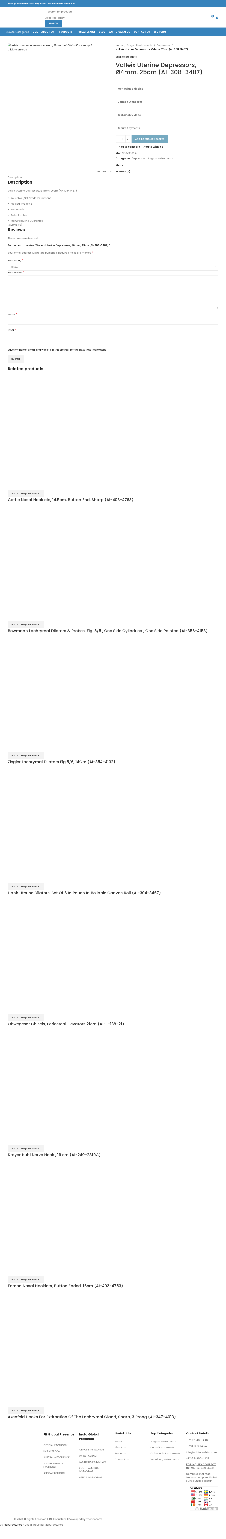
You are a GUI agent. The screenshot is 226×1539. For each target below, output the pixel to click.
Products (120, 1453)
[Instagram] (31, 1471)
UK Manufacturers (11, 1524)
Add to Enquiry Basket (150, 139)
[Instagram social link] (190, 3)
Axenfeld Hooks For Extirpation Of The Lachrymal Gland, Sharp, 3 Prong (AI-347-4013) (92, 1417)
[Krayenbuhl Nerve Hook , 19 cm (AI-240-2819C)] (61, 1083)
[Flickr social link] (203, 3)
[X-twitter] (21, 1471)
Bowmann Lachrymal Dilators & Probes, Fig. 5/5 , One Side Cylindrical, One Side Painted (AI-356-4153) (108, 631)
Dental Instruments (162, 1447)
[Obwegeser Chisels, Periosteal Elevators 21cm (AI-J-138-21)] (61, 952)
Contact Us (122, 1459)
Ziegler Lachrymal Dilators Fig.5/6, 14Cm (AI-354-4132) (61, 762)
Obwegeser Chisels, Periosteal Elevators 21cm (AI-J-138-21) (66, 1024)
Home (119, 45)
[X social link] (185, 3)
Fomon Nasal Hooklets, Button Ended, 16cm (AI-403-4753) (65, 1286)
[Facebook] (12, 1471)
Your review (16, 272)
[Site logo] (25, 17)
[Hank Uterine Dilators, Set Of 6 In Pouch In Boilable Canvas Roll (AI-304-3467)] (61, 821)
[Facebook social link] (181, 3)
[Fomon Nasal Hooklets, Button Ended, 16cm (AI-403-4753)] (61, 1214)
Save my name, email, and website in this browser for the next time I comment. (57, 350)
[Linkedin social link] (199, 3)
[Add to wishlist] (31, 485)
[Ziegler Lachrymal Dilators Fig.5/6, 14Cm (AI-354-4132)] (61, 690)
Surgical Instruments (140, 45)
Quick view (21, 485)
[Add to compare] (12, 485)
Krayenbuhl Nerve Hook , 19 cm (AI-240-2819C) (54, 1155)
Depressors (163, 45)
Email (12, 330)
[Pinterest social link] (194, 3)
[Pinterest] (12, 1481)
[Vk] (21, 1481)
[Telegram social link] (212, 3)
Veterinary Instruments (164, 1459)
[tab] (104, 171)
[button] (26, 624)
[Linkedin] (31, 1481)
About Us (120, 1447)
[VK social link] (208, 3)
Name (12, 314)
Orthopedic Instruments (165, 1453)
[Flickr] (12, 1491)
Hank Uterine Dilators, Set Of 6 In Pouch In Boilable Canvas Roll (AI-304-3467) (84, 893)
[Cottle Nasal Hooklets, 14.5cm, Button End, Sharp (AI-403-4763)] (61, 428)
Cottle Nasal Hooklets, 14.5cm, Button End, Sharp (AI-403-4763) (70, 499)
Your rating (15, 260)
